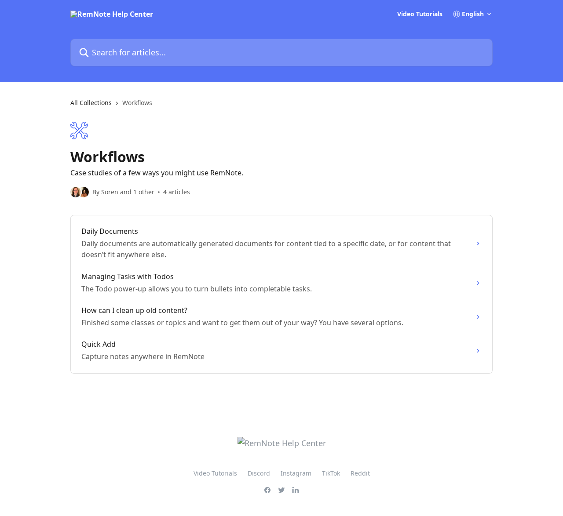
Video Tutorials (419, 14)
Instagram (296, 473)
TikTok (331, 473)
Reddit (360, 473)
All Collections (91, 102)
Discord (259, 473)
